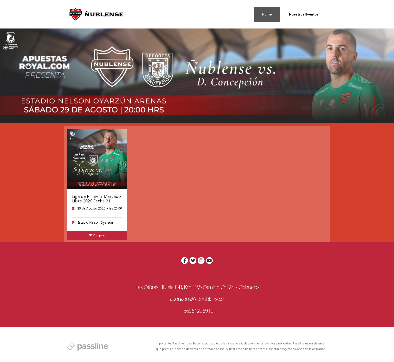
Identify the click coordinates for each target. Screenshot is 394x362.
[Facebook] (184, 260)
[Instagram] (201, 260)
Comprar (98, 235)
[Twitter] (192, 260)
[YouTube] (209, 260)
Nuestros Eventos (304, 14)
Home (267, 14)
